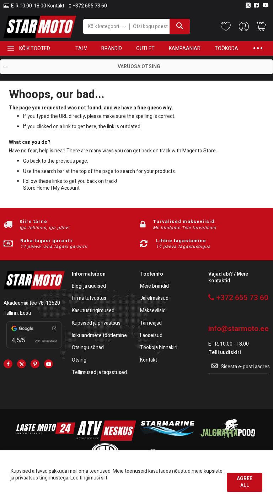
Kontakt (148, 360)
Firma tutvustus (89, 298)
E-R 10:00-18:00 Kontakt (37, 6)
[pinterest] (35, 363)
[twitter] (21, 363)
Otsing (79, 360)
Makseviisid (153, 311)
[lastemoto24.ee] (45, 439)
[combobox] (159, 26)
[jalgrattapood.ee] (228, 439)
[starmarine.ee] (167, 439)
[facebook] (8, 363)
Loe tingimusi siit (88, 478)
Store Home (36, 188)
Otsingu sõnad (88, 348)
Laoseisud (151, 335)
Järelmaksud (154, 298)
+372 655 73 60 (90, 6)
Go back (32, 161)
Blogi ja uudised (89, 286)
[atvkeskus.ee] (106, 439)
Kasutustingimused (93, 311)
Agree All (244, 482)
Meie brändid (154, 286)
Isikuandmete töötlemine (99, 335)
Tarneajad (151, 323)
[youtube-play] (48, 363)
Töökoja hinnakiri (158, 348)
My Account (66, 188)
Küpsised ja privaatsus (96, 323)
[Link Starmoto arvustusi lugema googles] (34, 349)
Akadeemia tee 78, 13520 (32, 303)
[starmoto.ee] (40, 27)
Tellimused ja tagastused (99, 372)
